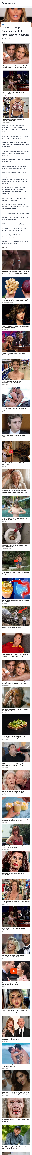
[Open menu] (28, 3)
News (3, 24)
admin (5, 38)
